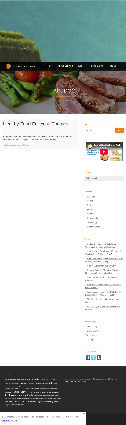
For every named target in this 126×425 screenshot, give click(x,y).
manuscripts (36, 395)
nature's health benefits (47, 395)
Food (5, 145)
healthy (15, 395)
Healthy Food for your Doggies (35, 123)
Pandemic (35, 398)
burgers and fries (32, 379)
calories (52, 379)
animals (9, 145)
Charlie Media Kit (65, 66)
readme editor (52, 398)
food (18, 145)
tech (43, 402)
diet (51, 382)
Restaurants (92, 218)
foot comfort (50, 392)
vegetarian (17, 404)
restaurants (23, 401)
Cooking (90, 201)
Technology (92, 222)
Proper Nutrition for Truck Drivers (101, 266)
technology (49, 402)
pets (27, 145)
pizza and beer (43, 398)
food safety (20, 392)
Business (91, 196)
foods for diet (30, 392)
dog (14, 145)
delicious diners (43, 383)
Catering (89, 340)
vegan (56, 401)
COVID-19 (27, 383)
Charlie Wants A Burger (24, 66)
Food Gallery (91, 327)
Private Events (96, 66)
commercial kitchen (11, 383)
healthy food (25, 395)
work (22, 404)
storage (38, 402)
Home (50, 66)
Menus (113, 66)
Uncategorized (93, 227)
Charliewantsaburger (72, 379)
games (57, 392)
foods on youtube (41, 392)
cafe (47, 379)
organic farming (16, 398)
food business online (43, 388)
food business (31, 388)
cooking (20, 383)
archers (7, 379)
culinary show (35, 383)
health (23, 145)
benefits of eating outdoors (18, 379)
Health (90, 214)
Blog (80, 66)
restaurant (13, 401)
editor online (14, 388)
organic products (27, 398)
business (41, 379)
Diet (89, 205)
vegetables (9, 405)
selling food (31, 401)
